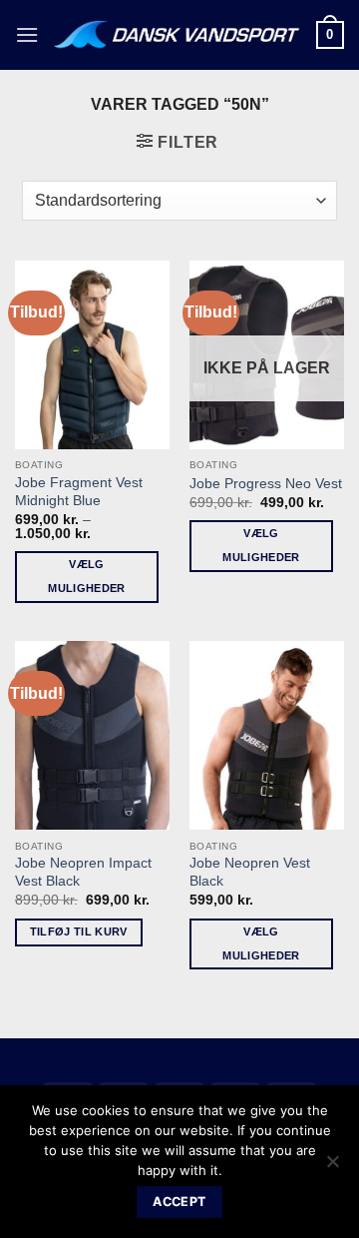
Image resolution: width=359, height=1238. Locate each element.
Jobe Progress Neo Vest (265, 483)
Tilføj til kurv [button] (79, 931)
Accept (179, 1201)
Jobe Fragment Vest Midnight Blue (79, 491)
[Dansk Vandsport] (177, 35)
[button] (27, 34)
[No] (332, 1167)
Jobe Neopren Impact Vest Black (83, 872)
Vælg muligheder (86, 576)
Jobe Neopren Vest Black (249, 872)
